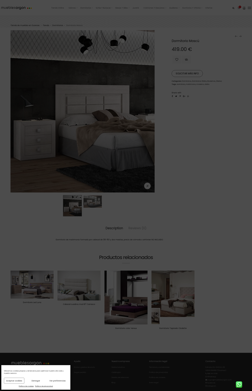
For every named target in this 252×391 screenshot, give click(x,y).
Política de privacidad (44, 386)
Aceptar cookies (14, 380)
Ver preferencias (57, 380)
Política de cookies (26, 386)
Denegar (36, 380)
